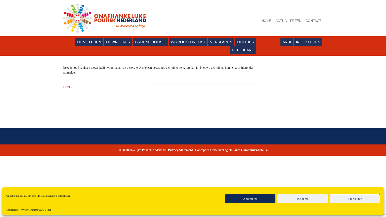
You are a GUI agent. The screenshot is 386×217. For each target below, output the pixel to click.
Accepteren (250, 198)
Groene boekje (150, 42)
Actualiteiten (288, 21)
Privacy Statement (181, 150)
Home (266, 21)
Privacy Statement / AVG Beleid (36, 209)
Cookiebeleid (12, 209)
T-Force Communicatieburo (248, 150)
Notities (245, 42)
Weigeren (303, 198)
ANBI (286, 42)
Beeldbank (243, 50)
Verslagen (221, 42)
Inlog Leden (308, 42)
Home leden (89, 42)
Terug (68, 87)
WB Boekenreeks (188, 42)
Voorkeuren (355, 198)
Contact (313, 21)
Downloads (118, 42)
